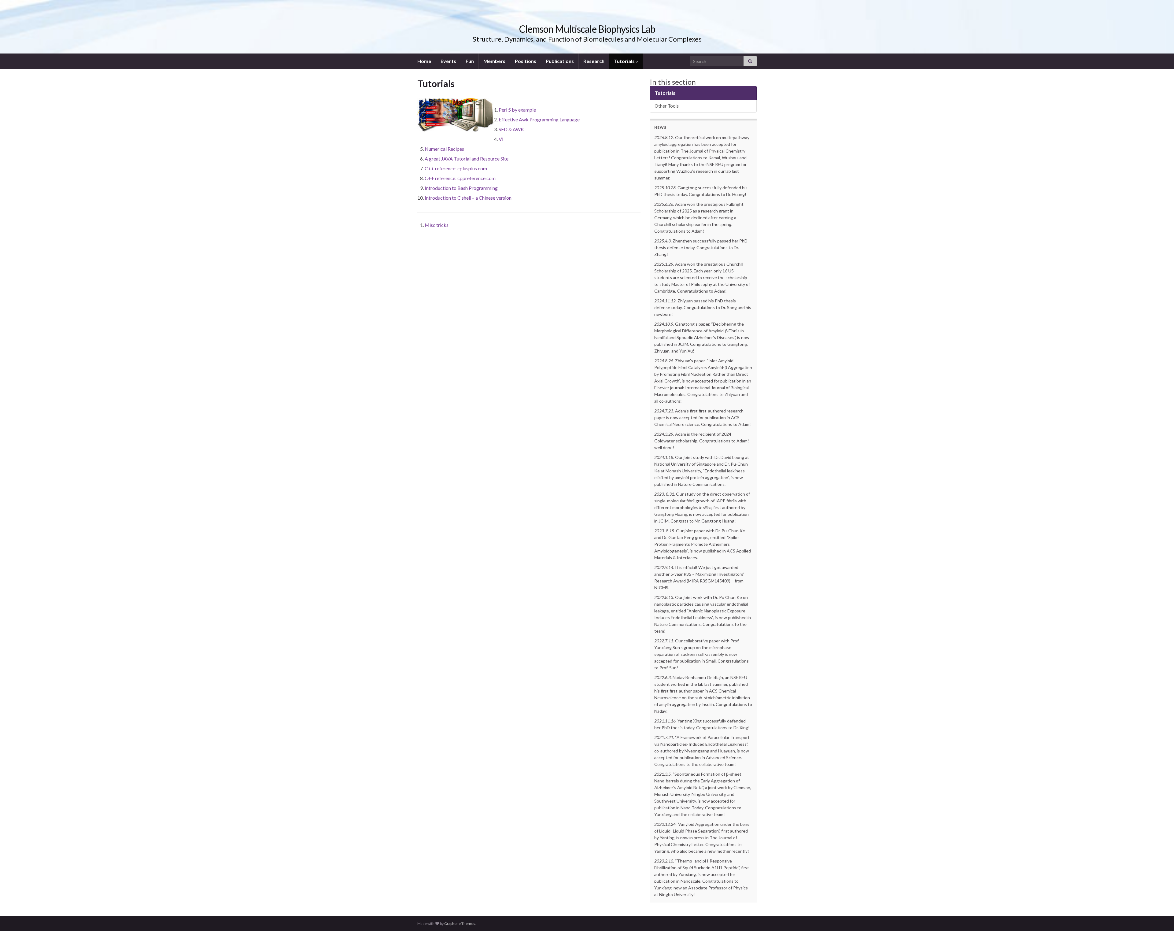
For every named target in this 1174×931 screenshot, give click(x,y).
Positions (525, 61)
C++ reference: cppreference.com (460, 178)
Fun (470, 61)
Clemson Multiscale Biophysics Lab (587, 29)
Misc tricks (437, 225)
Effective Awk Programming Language (539, 119)
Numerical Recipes (444, 149)
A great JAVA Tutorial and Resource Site (466, 158)
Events (448, 61)
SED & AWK (511, 129)
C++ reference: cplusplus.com (456, 168)
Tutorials (625, 61)
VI (501, 139)
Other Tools (667, 106)
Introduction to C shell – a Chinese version (468, 198)
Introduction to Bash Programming (461, 188)
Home (424, 61)
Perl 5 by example (517, 110)
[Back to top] (1160, 917)
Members (494, 61)
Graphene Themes (459, 923)
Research (593, 61)
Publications (560, 61)
